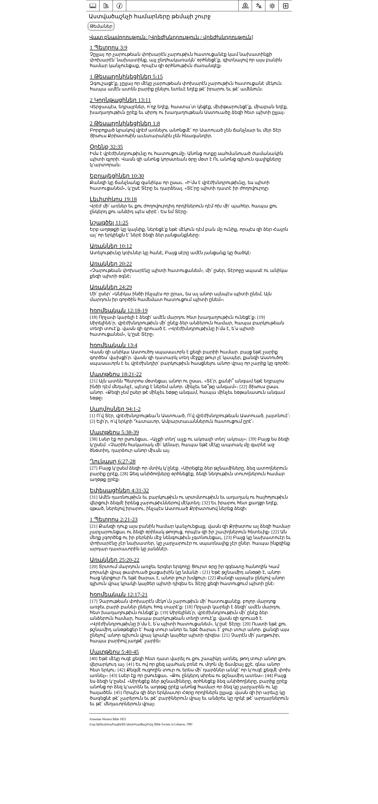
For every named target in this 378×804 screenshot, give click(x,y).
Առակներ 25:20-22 (114, 559)
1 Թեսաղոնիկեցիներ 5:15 (126, 76)
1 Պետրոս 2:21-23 (114, 519)
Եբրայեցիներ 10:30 (117, 175)
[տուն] (92, 5)
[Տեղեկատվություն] (119, 5)
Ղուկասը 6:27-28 (113, 461)
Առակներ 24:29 (111, 287)
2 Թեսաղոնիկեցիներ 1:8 (125, 123)
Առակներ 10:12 (111, 246)
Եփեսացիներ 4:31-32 (119, 490)
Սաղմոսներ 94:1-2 (115, 409)
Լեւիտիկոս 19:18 (113, 199)
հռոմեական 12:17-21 (119, 594)
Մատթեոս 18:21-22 (116, 374)
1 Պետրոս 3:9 (108, 47)
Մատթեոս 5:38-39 (114, 432)
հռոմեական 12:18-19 (119, 310)
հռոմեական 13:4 (113, 345)
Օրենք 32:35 (106, 146)
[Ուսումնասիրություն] (106, 5)
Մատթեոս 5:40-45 (114, 651)
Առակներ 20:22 (111, 263)
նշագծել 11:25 (109, 222)
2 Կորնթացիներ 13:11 (120, 100)
